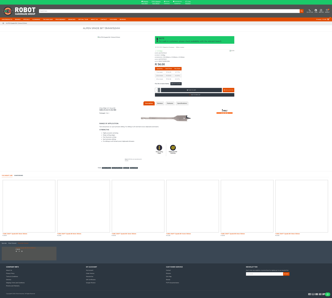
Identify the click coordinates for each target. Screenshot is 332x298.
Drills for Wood (106, 168)
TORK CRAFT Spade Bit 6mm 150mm (233, 234)
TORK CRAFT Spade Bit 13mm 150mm (287, 234)
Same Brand (18, 175)
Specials (4, 243)
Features (170, 103)
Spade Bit (126, 168)
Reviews (160, 103)
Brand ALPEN (134, 168)
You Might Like (7, 175)
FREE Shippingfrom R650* (156, 2)
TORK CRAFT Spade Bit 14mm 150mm (178, 234)
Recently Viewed (23, 243)
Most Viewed (12, 243)
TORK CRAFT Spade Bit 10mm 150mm (15, 234)
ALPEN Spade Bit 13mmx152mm (26, 248)
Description (149, 103)
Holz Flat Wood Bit (117, 168)
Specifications (182, 103)
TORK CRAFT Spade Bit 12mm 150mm (124, 234)
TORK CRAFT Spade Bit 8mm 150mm (69, 234)
